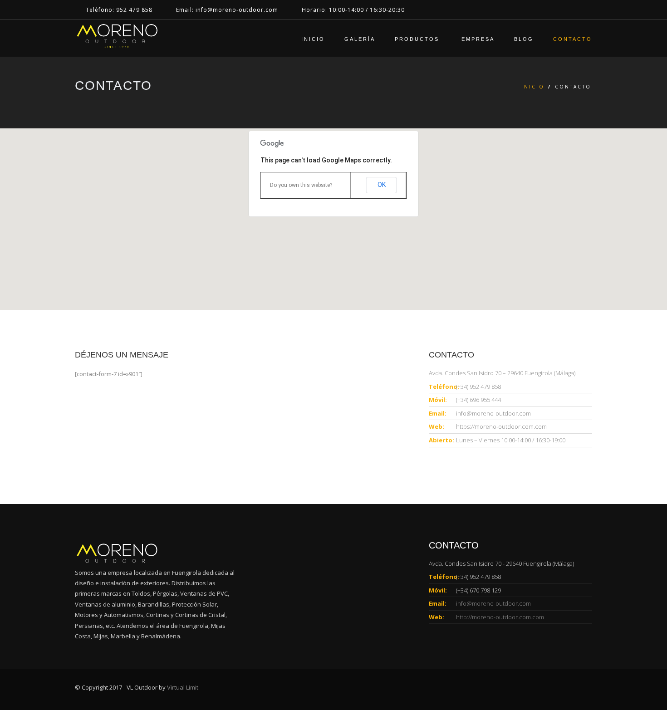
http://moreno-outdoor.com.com (500, 617)
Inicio (313, 39)
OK (382, 184)
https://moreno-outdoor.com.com (501, 426)
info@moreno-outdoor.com (493, 413)
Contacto (572, 39)
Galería (359, 39)
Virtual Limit (182, 687)
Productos (418, 39)
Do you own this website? (301, 185)
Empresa (478, 39)
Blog (524, 39)
